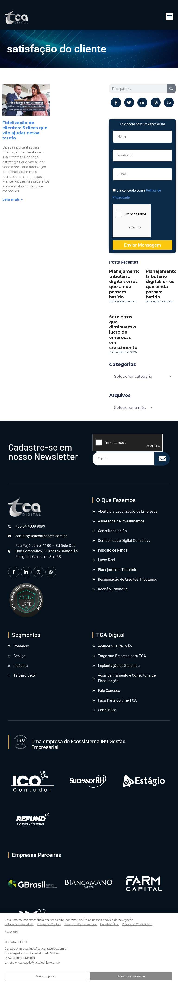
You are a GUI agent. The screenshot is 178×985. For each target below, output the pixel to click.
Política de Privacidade (19, 924)
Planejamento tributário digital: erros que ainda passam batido (124, 284)
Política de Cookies (49, 924)
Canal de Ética (109, 924)
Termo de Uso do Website (80, 924)
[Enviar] (162, 459)
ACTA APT (12, 931)
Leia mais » (12, 199)
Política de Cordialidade (137, 924)
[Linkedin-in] (142, 102)
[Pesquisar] (171, 88)
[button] (169, 16)
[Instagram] (156, 102)
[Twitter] (129, 102)
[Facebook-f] (116, 102)
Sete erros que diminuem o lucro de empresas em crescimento (123, 332)
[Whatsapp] (169, 102)
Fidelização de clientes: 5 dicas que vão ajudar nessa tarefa (25, 130)
